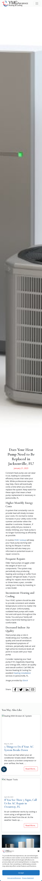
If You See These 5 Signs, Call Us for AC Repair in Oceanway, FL (20, 803)
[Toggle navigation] (37, 3)
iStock (25, 680)
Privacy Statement (28, 878)
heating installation (22, 673)
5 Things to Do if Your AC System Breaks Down (19, 748)
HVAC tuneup (20, 540)
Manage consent (4, 769)
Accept (21, 873)
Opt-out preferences (14, 878)
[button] (38, 851)
